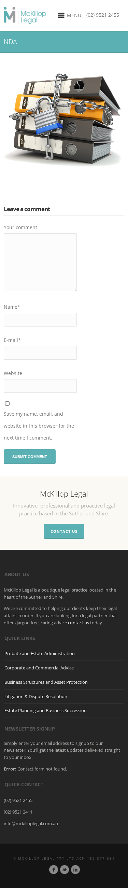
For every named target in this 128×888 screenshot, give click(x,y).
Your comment (20, 227)
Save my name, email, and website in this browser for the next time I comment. (39, 426)
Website (13, 373)
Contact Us (64, 531)
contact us (78, 623)
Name (12, 307)
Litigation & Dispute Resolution (35, 696)
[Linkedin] (75, 869)
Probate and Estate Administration (39, 653)
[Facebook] (53, 869)
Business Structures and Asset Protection (46, 682)
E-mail (12, 340)
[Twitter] (64, 869)
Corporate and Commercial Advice (39, 668)
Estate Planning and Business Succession (45, 710)
